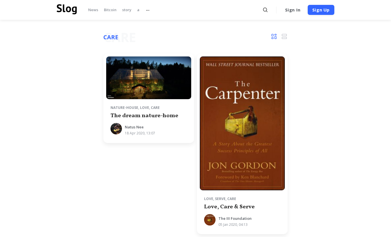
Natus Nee (134, 127)
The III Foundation (235, 218)
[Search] (265, 9)
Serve (220, 198)
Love (144, 107)
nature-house (124, 107)
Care (155, 107)
